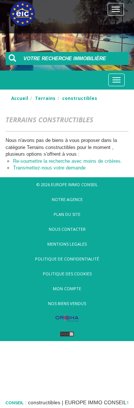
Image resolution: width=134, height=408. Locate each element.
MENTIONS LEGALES (67, 244)
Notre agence (67, 199)
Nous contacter (67, 229)
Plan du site (67, 214)
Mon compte (67, 288)
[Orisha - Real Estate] (67, 318)
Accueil (19, 98)
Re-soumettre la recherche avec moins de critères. (67, 161)
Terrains (45, 98)
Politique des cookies (67, 273)
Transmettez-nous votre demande (49, 168)
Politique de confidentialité (67, 259)
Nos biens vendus (67, 303)
